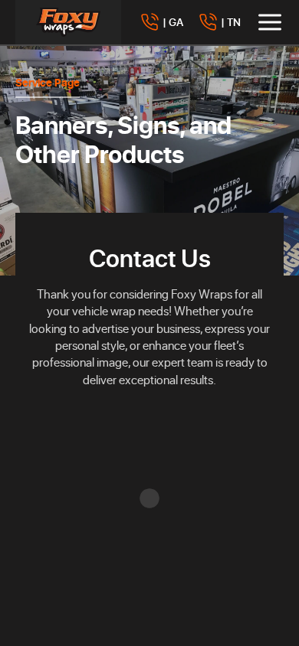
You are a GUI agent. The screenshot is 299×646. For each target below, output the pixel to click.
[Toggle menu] (270, 22)
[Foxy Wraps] (68, 22)
